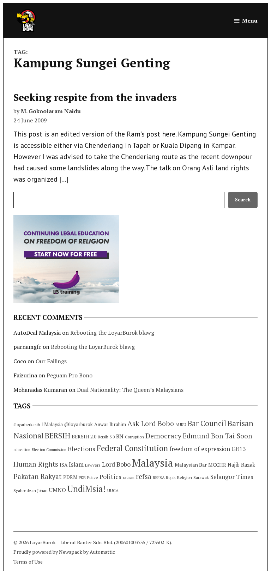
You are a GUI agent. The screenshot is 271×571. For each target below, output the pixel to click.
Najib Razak (241, 464)
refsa (143, 476)
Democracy (163, 436)
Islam (76, 464)
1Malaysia (52, 424)
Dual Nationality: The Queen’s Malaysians (130, 390)
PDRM (70, 477)
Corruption (134, 437)
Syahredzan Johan (30, 490)
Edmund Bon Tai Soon (217, 436)
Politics (110, 476)
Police (92, 477)
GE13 (238, 449)
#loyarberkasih (26, 424)
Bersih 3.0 (106, 437)
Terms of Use (28, 561)
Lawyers (93, 465)
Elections (81, 448)
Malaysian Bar (191, 464)
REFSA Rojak (164, 477)
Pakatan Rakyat (37, 476)
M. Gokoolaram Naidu (51, 111)
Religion (184, 477)
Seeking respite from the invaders (95, 97)
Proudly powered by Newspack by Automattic (64, 551)
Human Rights (35, 464)
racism (128, 477)
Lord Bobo (116, 464)
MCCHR (217, 465)
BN (120, 436)
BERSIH (57, 435)
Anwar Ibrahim (110, 424)
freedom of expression (199, 449)
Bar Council (207, 423)
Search (243, 200)
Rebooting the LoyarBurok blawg (112, 332)
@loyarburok (78, 424)
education (21, 449)
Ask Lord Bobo (150, 423)
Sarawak (201, 477)
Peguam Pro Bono (69, 375)
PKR (82, 477)
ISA (63, 465)
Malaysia (152, 462)
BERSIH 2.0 (84, 436)
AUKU (180, 424)
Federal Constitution (132, 448)
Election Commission (49, 449)
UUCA (113, 490)
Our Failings (51, 361)
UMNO (57, 490)
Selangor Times (231, 477)
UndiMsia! (86, 488)
